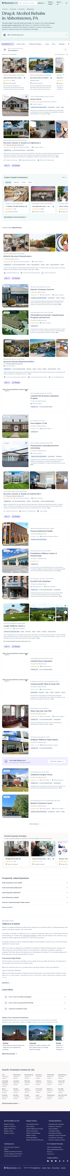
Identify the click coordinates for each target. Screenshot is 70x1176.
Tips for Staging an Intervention (13, 1154)
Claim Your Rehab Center (54, 1147)
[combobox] (27, 3)
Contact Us (50, 1154)
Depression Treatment (55, 1126)
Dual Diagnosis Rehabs (55, 1133)
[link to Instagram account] (63, 1161)
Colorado (32, 1043)
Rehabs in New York (9, 1128)
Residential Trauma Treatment (57, 1135)
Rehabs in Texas (8, 1131)
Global (30, 182)
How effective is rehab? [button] (10, 897)
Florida (23, 182)
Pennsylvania (22, 9)
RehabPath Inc (36, 1168)
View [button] (6, 165)
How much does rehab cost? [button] (12, 888)
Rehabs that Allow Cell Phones (34, 1140)
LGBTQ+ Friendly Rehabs (33, 1133)
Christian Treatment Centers (57, 1140)
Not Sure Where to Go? (11, 1121)
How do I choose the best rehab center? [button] (16, 902)
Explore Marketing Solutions (55, 1149)
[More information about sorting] (67, 54)
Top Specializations (55, 1121)
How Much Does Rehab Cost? (12, 1156)
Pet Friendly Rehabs (31, 1137)
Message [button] (16, 165)
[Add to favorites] (26, 97)
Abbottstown (17, 228)
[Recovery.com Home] (10, 3)
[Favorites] (66, 3)
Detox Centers (30, 1126)
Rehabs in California (9, 1126)
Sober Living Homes (32, 1131)
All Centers (5, 9)
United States (13, 9)
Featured (8, 182)
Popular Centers (31, 1121)
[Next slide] (63, 74)
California (16, 182)
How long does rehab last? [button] (11, 893)
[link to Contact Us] (48, 1161)
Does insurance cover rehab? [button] (12, 883)
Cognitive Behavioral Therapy (34, 1128)
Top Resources (9, 1144)
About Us (50, 1151)
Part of (14, 145)
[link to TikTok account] (59, 1161)
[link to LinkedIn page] (52, 1161)
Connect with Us (52, 1158)
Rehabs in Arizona (9, 1133)
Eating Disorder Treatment (56, 1124)
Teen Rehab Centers (54, 1131)
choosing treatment (29, 935)
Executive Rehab (53, 1128)
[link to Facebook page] (67, 1161)
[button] (14, 54)
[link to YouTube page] (56, 1161)
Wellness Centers (31, 1135)
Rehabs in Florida (9, 1124)
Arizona (5, 1043)
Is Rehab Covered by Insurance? (13, 1151)
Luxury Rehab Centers (32, 1124)
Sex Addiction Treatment (56, 1137)
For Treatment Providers (55, 1144)
